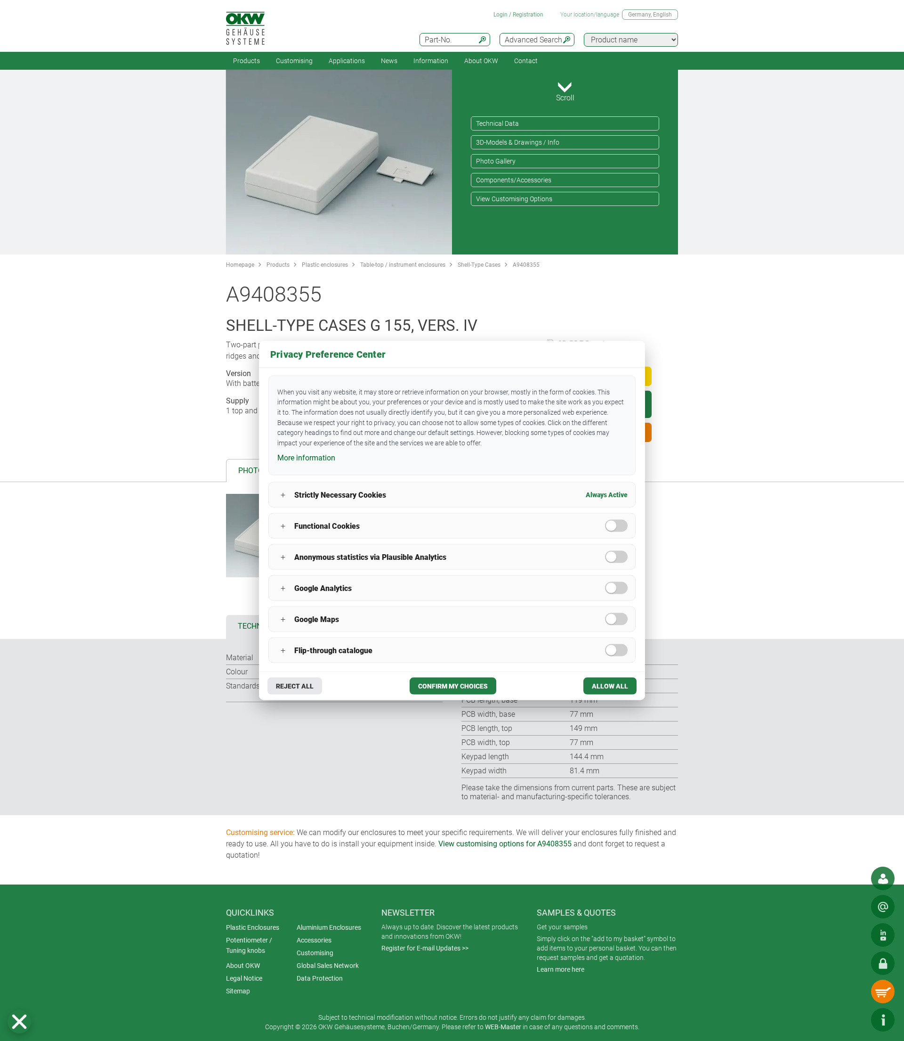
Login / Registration (518, 14)
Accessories (314, 940)
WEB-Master (503, 1027)
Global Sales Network (328, 965)
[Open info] (883, 1020)
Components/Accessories (513, 180)
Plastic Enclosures (252, 927)
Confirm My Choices (453, 686)
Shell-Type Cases (479, 265)
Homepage (240, 265)
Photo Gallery (496, 161)
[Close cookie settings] (19, 1021)
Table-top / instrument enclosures (402, 265)
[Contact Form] (883, 906)
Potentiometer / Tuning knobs (249, 945)
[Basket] (883, 991)
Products (246, 61)
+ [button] (283, 495)
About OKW (243, 965)
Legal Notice (244, 978)
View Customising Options (514, 199)
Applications (347, 61)
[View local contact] (883, 878)
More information (306, 457)
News (389, 61)
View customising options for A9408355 (505, 843)
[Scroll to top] (854, 1020)
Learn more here (560, 969)
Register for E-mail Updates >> (424, 948)
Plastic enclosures (325, 265)
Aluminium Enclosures (329, 927)
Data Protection (320, 978)
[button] (19, 1021)
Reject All (295, 686)
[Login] (883, 963)
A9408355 (526, 265)
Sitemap (238, 991)
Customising (294, 61)
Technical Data (497, 123)
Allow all (610, 686)
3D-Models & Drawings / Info (517, 142)
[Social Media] (883, 935)
